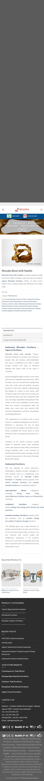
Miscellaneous (30, 225)
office (38, 496)
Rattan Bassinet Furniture (24, 756)
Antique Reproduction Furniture (15, 676)
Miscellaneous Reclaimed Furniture (30, 304)
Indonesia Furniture (33, 299)
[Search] (41, 210)
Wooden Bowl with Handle (12, 275)
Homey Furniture (21, 299)
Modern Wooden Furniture (10, 306)
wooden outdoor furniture (16, 515)
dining (15, 507)
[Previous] (1, 580)
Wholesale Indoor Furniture (14, 751)
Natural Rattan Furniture (32, 759)
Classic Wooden (10, 299)
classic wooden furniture (16, 482)
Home (6, 223)
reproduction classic (15, 490)
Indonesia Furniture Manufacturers (15, 658)
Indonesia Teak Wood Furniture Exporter (26, 767)
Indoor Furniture (13, 304)
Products (19, 223)
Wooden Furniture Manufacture (25, 308)
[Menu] (3, 209)
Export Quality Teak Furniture (26, 772)
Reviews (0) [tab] (7, 335)
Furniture (8, 479)
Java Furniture (18, 753)
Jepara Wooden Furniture (12, 281)
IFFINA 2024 (7, 643)
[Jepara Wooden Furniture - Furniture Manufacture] (22, 210)
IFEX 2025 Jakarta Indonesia (13, 638)
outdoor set (15, 521)
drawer (33, 507)
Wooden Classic (32, 476)
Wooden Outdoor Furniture (12, 621)
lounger (25, 521)
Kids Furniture (34, 747)
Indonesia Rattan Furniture (15, 762)
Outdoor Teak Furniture (12, 681)
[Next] (42, 580)
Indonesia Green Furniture (23, 742)
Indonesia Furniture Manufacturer (12, 301)
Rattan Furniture (20, 747)
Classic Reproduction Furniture (14, 609)
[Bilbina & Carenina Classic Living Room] (11, 574)
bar (40, 507)
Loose (27, 496)
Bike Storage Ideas (30, 754)
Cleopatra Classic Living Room (31, 591)
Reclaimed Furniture (25, 306)
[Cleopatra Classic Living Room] (32, 574)
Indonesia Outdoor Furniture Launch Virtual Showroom (18, 652)
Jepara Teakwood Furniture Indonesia (16, 647)
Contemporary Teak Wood (13, 671)
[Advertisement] (22, 101)
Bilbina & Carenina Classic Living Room (10, 591)
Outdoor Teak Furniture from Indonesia (17, 769)
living (25, 507)
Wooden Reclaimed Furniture (22, 311)
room (14, 496)
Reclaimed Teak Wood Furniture (15, 687)
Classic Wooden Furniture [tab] (14, 340)
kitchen (21, 496)
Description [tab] (8, 330)
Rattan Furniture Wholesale (23, 764)
